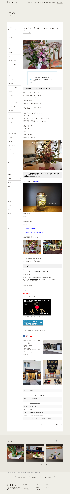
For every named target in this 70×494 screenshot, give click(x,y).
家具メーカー (11, 118)
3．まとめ (33, 82)
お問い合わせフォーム (34, 279)
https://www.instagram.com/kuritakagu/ (37, 415)
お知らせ (10, 37)
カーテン (10, 129)
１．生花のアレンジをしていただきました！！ (41, 77)
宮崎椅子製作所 (26, 488)
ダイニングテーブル (12, 64)
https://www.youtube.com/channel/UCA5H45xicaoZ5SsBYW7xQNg (42, 418)
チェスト (10, 141)
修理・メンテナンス (12, 60)
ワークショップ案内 (13, 87)
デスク (10, 149)
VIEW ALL (59, 441)
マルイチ (25, 487)
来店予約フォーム (34, 477)
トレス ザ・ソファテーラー (27, 489)
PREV (26, 424)
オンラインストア (48, 486)
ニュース (37, 484)
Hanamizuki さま (25, 216)
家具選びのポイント (12, 95)
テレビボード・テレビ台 (13, 102)
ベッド (10, 114)
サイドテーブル (11, 110)
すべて (10, 33)
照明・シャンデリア (12, 145)
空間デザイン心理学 (12, 133)
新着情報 (10, 44)
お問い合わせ (46, 277)
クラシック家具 (11, 153)
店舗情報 (47, 484)
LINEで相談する (49, 477)
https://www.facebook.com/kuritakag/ (36, 412)
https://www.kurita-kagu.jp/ (35, 403)
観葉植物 (10, 91)
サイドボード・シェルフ (13, 106)
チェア (10, 56)
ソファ (10, 48)
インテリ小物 (11, 75)
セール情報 (11, 71)
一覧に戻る (42, 424)
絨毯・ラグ (11, 83)
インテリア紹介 (11, 79)
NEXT (58, 424)
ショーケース (11, 122)
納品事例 (10, 52)
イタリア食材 (38, 489)
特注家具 (10, 137)
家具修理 (37, 487)
